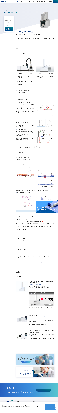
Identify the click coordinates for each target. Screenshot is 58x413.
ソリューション (28, 1)
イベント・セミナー (33, 1)
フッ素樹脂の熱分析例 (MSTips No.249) (23, 167)
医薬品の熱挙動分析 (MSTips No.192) (23, 129)
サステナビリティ (46, 1)
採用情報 (50, 1)
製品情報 (18, 1)
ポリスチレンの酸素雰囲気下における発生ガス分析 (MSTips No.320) (24, 118)
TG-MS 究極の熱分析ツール (21, 240)
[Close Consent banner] (57, 403)
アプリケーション (7, 22)
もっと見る (35, 262)
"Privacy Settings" (4, 408)
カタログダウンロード (8, 20)
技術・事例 (30, 401)
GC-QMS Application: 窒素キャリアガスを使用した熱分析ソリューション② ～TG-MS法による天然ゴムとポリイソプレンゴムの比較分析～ (35, 257)
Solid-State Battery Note (21, 259)
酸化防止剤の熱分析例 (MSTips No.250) (23, 192)
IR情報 (42, 1)
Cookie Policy (28, 408)
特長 (6, 18)
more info (6, 25)
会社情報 (38, 1)
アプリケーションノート (43, 401)
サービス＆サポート (22, 1)
